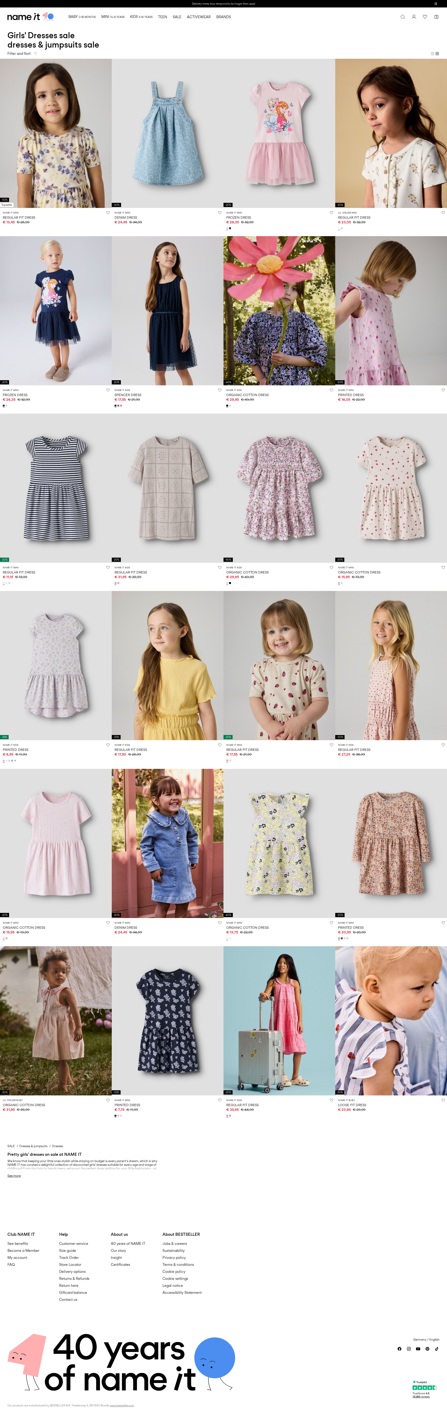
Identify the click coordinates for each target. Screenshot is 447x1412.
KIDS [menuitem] (141, 16)
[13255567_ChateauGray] (116, 583)
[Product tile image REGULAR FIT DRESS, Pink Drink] (279, 1020)
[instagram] (409, 1349)
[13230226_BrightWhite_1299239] (4, 583)
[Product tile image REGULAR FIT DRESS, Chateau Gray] (168, 488)
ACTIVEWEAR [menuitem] (199, 17)
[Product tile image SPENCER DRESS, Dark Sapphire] (168, 310)
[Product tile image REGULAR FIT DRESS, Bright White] (56, 488)
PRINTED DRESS (351, 395)
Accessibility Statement (183, 1292)
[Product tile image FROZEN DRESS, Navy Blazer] (56, 310)
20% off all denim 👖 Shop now (223, 3)
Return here (68, 1285)
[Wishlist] (425, 17)
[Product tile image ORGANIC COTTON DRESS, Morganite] (56, 1020)
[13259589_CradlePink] (230, 760)
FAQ (11, 1264)
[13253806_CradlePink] (230, 405)
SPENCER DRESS (128, 395)
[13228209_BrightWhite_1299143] (7, 760)
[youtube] (418, 1349)
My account (17, 1257)
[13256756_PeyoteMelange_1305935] (339, 583)
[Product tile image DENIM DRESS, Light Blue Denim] (168, 133)
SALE (11, 1146)
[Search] (403, 17)
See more (14, 1175)
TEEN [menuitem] (162, 17)
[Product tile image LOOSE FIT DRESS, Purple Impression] (391, 1020)
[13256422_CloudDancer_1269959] (230, 938)
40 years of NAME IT (128, 1243)
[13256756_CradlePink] (342, 583)
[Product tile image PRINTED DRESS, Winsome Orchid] (391, 310)
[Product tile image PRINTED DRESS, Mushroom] (391, 843)
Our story (118, 1250)
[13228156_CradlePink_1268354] (121, 1115)
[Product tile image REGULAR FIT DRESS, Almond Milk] (56, 133)
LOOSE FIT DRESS (352, 1105)
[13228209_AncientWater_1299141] (9, 760)
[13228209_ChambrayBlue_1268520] (12, 760)
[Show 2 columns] (432, 53)
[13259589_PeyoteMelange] (227, 760)
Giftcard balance (73, 1292)
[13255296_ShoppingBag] (342, 938)
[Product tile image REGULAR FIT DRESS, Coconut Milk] (391, 133)
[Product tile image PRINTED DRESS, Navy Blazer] (168, 1020)
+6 (15, 761)
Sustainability (174, 1250)
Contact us (68, 1299)
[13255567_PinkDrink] (118, 583)
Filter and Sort (18, 53)
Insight (116, 1257)
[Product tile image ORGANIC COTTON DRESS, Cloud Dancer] (279, 843)
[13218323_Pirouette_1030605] (121, 405)
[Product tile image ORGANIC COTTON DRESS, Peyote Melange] (391, 488)
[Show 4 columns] (437, 53)
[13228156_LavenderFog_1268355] (118, 1115)
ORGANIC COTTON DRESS (247, 395)
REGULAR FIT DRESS (19, 217)
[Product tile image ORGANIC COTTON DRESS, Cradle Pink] (279, 488)
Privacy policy (174, 1257)
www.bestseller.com (122, 1405)
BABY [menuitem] (82, 16)
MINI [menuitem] (113, 16)
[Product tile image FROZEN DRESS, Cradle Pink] (279, 133)
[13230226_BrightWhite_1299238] (7, 583)
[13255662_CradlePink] (227, 228)
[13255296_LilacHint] (347, 938)
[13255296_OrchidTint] (345, 938)
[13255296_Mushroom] (339, 938)
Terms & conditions (178, 1264)
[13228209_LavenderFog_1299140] (4, 760)
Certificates (120, 1264)
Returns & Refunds (74, 1278)
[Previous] (4, 133)
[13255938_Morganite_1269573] (342, 228)
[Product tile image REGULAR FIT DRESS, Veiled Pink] (391, 665)
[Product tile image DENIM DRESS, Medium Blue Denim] (168, 843)
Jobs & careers (175, 1243)
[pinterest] (427, 1349)
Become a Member (23, 1250)
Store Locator (70, 1264)
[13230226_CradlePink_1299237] (9, 583)
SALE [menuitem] (177, 17)
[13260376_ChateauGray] (230, 1115)
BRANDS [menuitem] (223, 17)
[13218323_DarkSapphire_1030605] (116, 405)
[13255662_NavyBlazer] (230, 228)
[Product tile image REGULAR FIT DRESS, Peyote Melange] (279, 665)
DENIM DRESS (126, 217)
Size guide (67, 1250)
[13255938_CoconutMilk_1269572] (339, 228)
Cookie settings (175, 1278)
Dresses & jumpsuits (33, 1146)
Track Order (69, 1257)
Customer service (73, 1243)
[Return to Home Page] (30, 16)
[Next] (107, 133)
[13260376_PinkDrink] (227, 1115)
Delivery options (72, 1271)
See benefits (17, 1243)
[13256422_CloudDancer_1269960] (227, 938)
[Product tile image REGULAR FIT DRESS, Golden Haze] (168, 665)
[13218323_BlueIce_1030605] (118, 405)
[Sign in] (414, 17)
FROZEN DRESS (238, 217)
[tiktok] (437, 1349)
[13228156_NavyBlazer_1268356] (116, 1115)
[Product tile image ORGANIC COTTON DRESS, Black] (279, 310)
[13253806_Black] (227, 405)
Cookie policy (174, 1271)
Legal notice (173, 1285)
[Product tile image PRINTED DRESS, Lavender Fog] (56, 665)
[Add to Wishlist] (108, 212)
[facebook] (399, 1349)
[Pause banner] (436, 3)
